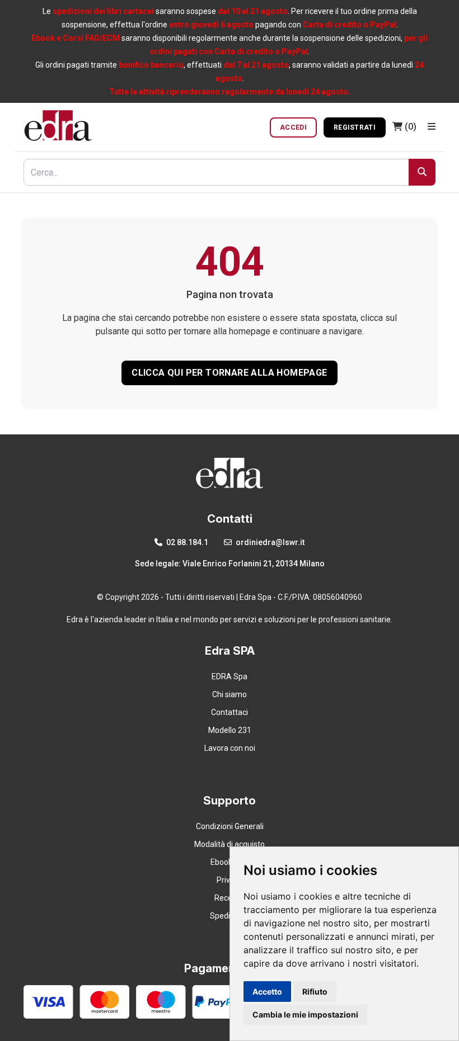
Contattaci (229, 712)
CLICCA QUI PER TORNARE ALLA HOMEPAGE (229, 372)
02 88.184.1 (186, 542)
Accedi (293, 127)
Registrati (355, 127)
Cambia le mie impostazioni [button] (305, 1014)
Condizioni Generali (230, 826)
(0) (410, 126)
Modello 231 (229, 730)
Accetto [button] (267, 991)
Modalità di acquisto (229, 844)
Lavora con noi (229, 748)
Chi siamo (229, 694)
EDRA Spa (229, 676)
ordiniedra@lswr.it (269, 542)
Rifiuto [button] (314, 991)
